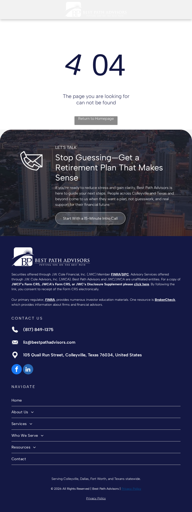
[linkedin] (28, 370)
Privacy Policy (131, 488)
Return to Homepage (96, 118)
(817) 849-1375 (38, 329)
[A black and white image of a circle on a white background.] (15, 12)
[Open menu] (176, 9)
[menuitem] (96, 400)
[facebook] (16, 370)
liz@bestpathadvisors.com (49, 342)
